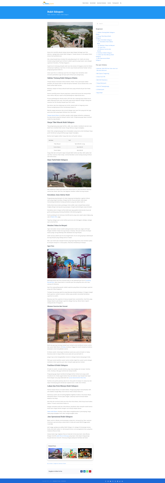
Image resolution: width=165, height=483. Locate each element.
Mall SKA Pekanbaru (102, 80)
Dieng (63, 347)
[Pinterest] (90, 471)
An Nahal (51, 463)
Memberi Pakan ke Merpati (107, 45)
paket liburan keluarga (63, 436)
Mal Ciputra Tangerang (103, 73)
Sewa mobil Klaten (52, 411)
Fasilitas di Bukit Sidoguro (105, 53)
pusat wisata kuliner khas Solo (77, 377)
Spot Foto (102, 47)
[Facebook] (81, 471)
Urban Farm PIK (101, 76)
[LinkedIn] (84, 471)
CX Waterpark (100, 89)
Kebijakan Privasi (56, 481)
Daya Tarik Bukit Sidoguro (105, 40)
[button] (120, 3)
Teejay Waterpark (101, 83)
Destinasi (61, 463)
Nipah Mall (99, 92)
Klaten (64, 463)
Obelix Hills (54, 217)
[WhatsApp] (87, 471)
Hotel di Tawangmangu (103, 86)
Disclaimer (63, 481)
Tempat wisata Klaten (53, 115)
